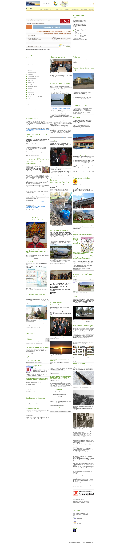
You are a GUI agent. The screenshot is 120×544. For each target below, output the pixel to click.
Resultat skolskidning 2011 (33, 109)
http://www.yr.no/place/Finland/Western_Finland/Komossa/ (37, 289)
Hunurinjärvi (30, 84)
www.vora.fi (36, 155)
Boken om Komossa (32, 72)
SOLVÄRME (90, 9)
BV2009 (29, 90)
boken (57, 338)
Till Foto (30, 404)
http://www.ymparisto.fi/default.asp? (83, 268)
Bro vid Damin (30, 80)
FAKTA (41, 9)
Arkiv (29, 57)
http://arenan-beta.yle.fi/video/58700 (33, 327)
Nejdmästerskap (31, 92)
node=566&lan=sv (76, 269)
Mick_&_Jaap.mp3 (55, 372)
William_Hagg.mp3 (55, 380)
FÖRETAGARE (84, 9)
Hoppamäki (30, 88)
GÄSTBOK (55, 9)
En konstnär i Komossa (32, 66)
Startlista (29, 107)
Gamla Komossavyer (32, 61)
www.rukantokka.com (31, 353)
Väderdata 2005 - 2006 (32, 68)
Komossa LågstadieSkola (59, 394)
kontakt (91, 2)
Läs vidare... (46, 418)
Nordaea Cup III (31, 94)
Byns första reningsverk (32, 86)
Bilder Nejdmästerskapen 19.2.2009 (35, 96)
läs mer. (52, 264)
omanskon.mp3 (31, 384)
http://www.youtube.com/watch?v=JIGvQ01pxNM (82, 321)
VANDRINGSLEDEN (75, 9)
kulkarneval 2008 (31, 82)
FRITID (61, 9)
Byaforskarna (30, 74)
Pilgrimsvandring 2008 (32, 78)
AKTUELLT (66, 9)
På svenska (85, 10)
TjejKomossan (30, 98)
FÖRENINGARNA (48, 9)
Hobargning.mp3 (32, 391)
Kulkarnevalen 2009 (31, 100)
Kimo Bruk (59, 396)
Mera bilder (36, 258)
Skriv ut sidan (91, 10)
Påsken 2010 (30, 104)
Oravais (27, 10)
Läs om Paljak (30, 59)
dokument (90, 3)
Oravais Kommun (59, 391)
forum (91, 4)
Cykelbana (30, 70)
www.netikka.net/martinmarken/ (35, 357)
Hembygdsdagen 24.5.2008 (33, 76)
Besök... (36, 334)
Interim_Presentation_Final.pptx (62, 75)
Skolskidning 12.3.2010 (32, 102)
